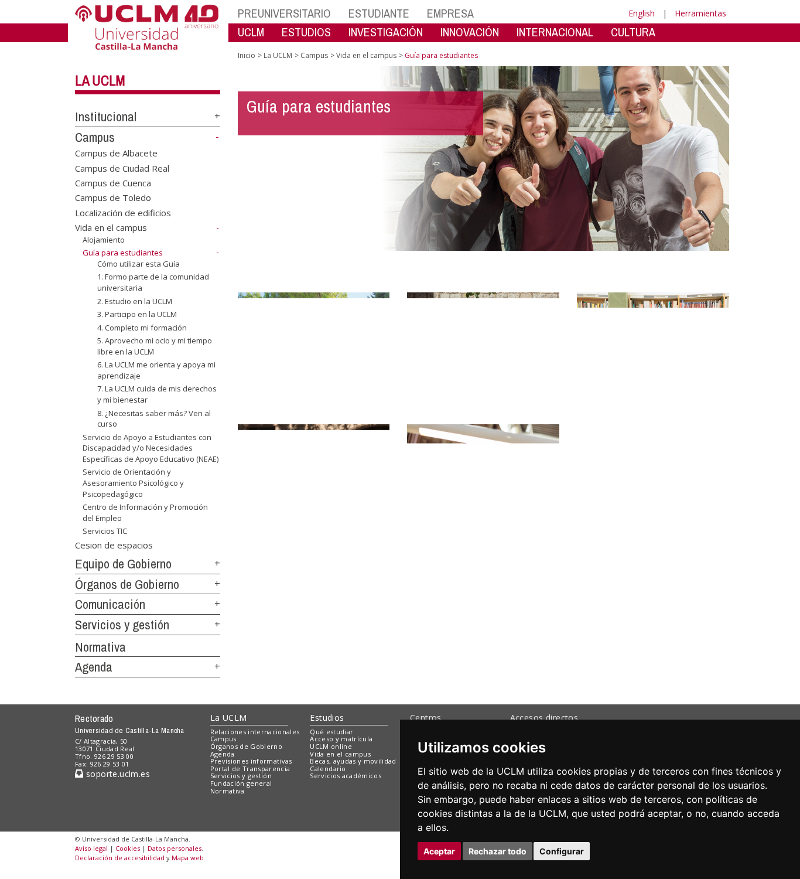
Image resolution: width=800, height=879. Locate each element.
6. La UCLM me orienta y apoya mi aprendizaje (156, 369)
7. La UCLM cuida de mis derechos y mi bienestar (157, 393)
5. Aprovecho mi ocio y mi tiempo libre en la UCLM (154, 345)
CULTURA (633, 32)
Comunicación (110, 604)
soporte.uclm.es (116, 773)
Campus (95, 137)
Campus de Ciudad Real (122, 167)
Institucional (105, 116)
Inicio (246, 55)
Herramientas (700, 13)
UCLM (251, 32)
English (641, 13)
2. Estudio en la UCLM (134, 300)
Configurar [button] (561, 851)
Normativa (100, 647)
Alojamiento (104, 239)
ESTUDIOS (306, 32)
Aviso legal (91, 848)
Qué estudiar (331, 731)
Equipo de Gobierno (123, 564)
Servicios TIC (105, 531)
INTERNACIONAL (555, 32)
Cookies (127, 848)
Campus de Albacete (116, 153)
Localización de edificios (123, 212)
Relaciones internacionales (255, 731)
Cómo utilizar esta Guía (138, 263)
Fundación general (241, 783)
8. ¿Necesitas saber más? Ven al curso (154, 418)
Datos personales (174, 848)
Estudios (327, 717)
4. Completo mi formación (142, 327)
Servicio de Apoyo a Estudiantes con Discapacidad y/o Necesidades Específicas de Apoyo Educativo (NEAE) (150, 448)
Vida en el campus (111, 227)
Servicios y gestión (122, 624)
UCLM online (331, 746)
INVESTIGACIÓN (385, 32)
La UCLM (100, 80)
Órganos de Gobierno (127, 584)
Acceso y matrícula (341, 738)
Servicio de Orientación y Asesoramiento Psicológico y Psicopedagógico (133, 482)
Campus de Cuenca (113, 183)
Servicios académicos (345, 775)
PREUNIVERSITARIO (284, 13)
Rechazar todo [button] (498, 851)
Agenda (93, 667)
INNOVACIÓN (469, 32)
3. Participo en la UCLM (137, 314)
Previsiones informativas (251, 761)
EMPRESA (450, 13)
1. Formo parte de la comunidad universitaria (153, 281)
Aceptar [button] (439, 851)
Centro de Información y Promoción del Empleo (145, 512)
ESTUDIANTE (378, 13)
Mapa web (188, 857)
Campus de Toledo (113, 197)
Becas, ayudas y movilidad (353, 761)
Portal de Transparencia (250, 768)
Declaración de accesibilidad (120, 857)
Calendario (328, 768)
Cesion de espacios (114, 545)
